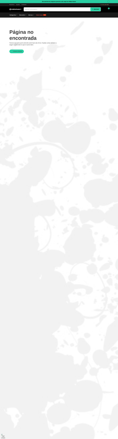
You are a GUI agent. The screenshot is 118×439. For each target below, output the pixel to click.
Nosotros (11, 4)
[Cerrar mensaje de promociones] (108, 1)
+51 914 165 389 (105, 4)
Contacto (24, 4)
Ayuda (18, 4)
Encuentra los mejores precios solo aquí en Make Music (59, 1)
